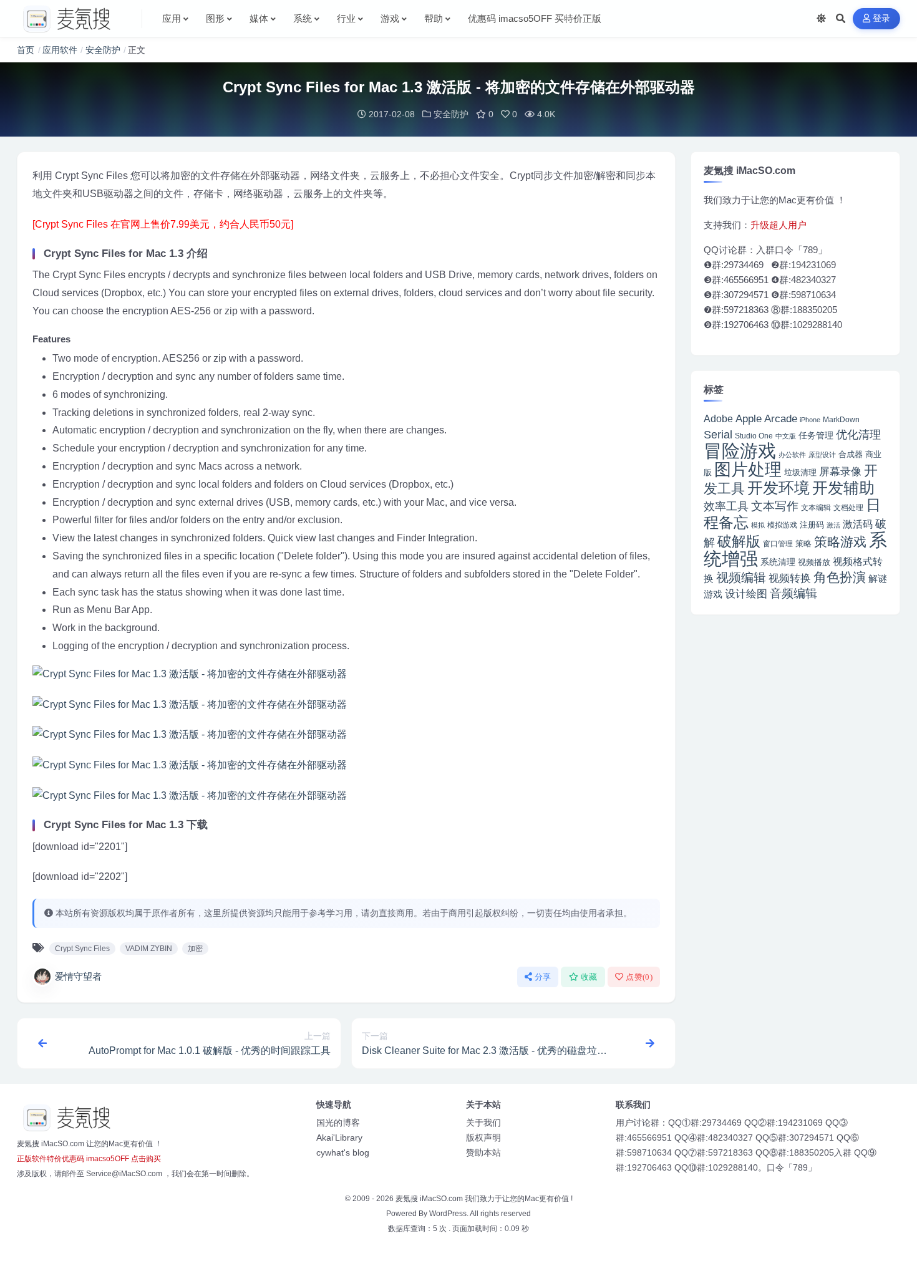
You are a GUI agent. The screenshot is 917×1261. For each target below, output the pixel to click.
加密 (195, 948)
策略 (803, 543)
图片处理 (748, 469)
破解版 (738, 541)
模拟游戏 (782, 525)
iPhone (810, 419)
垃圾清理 (800, 472)
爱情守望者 (78, 976)
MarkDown (841, 419)
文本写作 (774, 506)
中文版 (785, 436)
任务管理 (815, 435)
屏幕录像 (840, 472)
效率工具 (726, 506)
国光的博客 (338, 1123)
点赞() (639, 977)
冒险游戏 (740, 450)
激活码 (858, 523)
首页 (25, 50)
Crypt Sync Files (82, 948)
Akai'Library (339, 1138)
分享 (543, 977)
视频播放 (814, 562)
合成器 (850, 454)
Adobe (718, 418)
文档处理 (848, 507)
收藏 (589, 977)
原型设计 (822, 454)
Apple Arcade (766, 419)
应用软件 (59, 50)
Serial (718, 434)
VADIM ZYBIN (148, 948)
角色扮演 (839, 577)
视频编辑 (741, 577)
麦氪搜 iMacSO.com (430, 1198)
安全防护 (102, 50)
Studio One (754, 436)
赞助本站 (483, 1152)
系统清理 (777, 562)
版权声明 (483, 1138)
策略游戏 (840, 541)
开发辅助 (843, 487)
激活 (833, 525)
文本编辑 (816, 507)
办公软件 (792, 454)
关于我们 (483, 1123)
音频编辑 (793, 593)
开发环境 (778, 488)
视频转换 (790, 578)
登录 (882, 18)
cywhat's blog (342, 1152)
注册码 (812, 524)
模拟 (758, 525)
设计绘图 (746, 594)
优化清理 (858, 434)
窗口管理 (778, 543)
